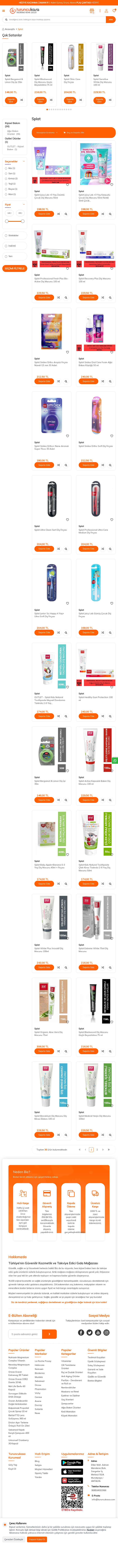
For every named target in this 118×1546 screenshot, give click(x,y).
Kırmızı (13, 178)
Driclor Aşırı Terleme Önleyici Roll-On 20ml (19, 1424)
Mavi (12, 194)
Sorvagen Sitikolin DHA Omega (17, 1395)
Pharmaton (40, 1389)
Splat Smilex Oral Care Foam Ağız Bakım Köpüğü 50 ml (95, 364)
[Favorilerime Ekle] (67, 185)
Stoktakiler (13, 235)
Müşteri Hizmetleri (44, 1469)
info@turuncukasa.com (103, 1499)
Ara (111, 19)
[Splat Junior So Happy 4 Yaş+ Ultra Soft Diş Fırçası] (51, 582)
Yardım (38, 1477)
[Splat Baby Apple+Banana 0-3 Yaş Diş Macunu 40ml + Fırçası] (51, 833)
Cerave (38, 1397)
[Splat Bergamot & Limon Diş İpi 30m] (15, 57)
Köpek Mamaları (69, 1415)
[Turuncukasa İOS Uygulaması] (72, 1474)
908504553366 (98, 1490)
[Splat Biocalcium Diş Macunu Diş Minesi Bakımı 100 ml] (51, 1085)
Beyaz (12, 189)
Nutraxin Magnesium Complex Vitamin (18, 1359)
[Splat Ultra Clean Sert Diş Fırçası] (51, 499)
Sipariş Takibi (41, 1473)
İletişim (38, 1465)
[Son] (109, 1149)
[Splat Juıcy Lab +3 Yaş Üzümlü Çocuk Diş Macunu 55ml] (51, 164)
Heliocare (39, 1365)
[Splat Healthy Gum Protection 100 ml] (95, 666)
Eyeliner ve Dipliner (70, 1395)
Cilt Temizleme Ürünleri (68, 1367)
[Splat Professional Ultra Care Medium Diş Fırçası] (95, 499)
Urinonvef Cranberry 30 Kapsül (18, 1442)
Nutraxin (39, 1369)
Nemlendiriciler (68, 1387)
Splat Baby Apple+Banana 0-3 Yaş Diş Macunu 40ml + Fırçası (49, 866)
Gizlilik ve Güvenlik (97, 1376)
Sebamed (39, 1381)
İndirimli (12, 246)
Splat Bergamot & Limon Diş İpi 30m (14, 80)
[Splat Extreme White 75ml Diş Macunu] (95, 917)
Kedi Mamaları (68, 1411)
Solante (39, 1409)
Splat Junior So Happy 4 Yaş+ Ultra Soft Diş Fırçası (49, 615)
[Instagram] (106, 1332)
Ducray (38, 1405)
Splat (7, 75)
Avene (38, 1401)
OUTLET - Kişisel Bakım (15, 148)
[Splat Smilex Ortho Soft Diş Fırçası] (95, 415)
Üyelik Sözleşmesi (96, 1361)
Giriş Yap (12, 1464)
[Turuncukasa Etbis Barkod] (72, 1510)
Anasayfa (10, 29)
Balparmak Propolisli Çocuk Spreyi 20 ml (18, 1410)
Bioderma (40, 1373)
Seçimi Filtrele (15, 268)
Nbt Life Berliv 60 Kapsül (16, 1388)
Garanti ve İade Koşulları (95, 1371)
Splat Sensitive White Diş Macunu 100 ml (102, 82)
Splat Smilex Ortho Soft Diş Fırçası (96, 446)
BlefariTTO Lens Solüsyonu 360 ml (17, 1417)
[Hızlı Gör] (66, 214)
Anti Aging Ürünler (70, 1376)
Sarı (11, 173)
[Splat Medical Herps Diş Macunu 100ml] (95, 1085)
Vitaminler (66, 1361)
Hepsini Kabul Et (37, 1539)
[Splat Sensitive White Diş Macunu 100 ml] (103, 57)
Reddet (90, 1529)
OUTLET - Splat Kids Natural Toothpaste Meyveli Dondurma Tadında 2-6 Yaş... (49, 700)
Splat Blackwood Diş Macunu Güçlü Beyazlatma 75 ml (43, 82)
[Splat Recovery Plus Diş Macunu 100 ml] (95, 247)
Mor (11, 168)
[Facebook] (81, 1332)
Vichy (37, 1393)
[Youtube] (98, 1332)
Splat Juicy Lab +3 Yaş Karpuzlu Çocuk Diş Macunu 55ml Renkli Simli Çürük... (94, 197)
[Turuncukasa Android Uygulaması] (72, 1465)
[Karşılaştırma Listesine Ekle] (22, 100)
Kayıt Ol (12, 1468)
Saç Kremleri (67, 1399)
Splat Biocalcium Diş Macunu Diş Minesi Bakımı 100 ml (50, 1117)
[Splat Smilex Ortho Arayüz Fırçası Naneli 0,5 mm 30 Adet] (51, 331)
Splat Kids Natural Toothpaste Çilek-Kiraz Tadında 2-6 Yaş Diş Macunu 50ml (94, 867)
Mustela (39, 1377)
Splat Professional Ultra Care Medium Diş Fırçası (93, 531)
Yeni (10, 256)
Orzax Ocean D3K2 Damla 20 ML (18, 1381)
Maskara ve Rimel (70, 1391)
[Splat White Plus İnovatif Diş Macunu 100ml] (51, 917)
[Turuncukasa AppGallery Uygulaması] (72, 1483)
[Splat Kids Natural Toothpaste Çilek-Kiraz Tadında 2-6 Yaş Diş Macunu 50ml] (95, 833)
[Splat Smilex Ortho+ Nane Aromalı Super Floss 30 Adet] (51, 415)
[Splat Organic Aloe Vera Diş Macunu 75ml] (51, 1001)
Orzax (38, 1385)
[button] (47, 109)
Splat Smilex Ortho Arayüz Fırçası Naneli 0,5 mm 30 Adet (51, 364)
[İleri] (103, 1149)
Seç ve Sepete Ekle (75, 132)
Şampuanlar (67, 1403)
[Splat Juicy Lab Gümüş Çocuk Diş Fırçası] (95, 582)
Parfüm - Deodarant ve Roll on (71, 1382)
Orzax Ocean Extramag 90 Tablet (18, 1373)
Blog (37, 1461)
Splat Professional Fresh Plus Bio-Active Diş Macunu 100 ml (51, 280)
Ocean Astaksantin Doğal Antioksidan (18, 1402)
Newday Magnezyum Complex (19, 1366)
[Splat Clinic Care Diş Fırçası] (74, 57)
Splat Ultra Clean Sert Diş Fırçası (50, 529)
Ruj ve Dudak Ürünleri (72, 1372)
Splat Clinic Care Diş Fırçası (72, 80)
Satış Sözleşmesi (96, 1365)
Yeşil (12, 183)
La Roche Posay (43, 1361)
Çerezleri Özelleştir (13, 1539)
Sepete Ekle (11, 100)
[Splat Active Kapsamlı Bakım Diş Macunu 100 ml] (95, 750)
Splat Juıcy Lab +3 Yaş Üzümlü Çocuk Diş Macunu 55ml (49, 196)
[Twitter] (90, 1332)
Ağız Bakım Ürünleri (13, 132)
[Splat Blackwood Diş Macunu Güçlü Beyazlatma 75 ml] (44, 57)
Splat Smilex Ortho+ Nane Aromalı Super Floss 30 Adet (51, 447)
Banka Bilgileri (95, 1380)
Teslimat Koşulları (96, 1357)
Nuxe (37, 1413)
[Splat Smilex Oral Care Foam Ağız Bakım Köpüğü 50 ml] (95, 331)
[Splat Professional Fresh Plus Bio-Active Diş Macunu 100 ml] (51, 247)
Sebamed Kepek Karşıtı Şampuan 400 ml (18, 1433)
